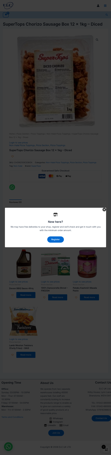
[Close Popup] (104, 210)
